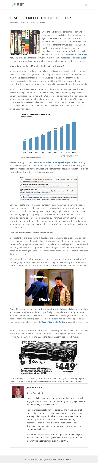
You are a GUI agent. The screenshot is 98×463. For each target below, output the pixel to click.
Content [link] (42, 22)
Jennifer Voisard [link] (18, 22)
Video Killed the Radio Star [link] (53, 322)
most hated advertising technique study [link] (57, 162)
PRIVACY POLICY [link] (65, 459)
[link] (18, 4)
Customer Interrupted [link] (75, 54)
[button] (86, 6)
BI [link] (23, 105)
